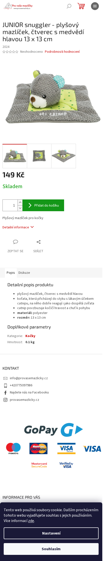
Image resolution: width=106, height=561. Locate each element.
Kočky (30, 336)
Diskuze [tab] (24, 272)
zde (31, 520)
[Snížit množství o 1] (20, 208)
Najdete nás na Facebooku (29, 392)
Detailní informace (15, 227)
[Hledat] (69, 6)
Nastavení (51, 533)
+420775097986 (21, 385)
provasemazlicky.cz (24, 399)
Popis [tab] (11, 272)
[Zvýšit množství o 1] (20, 202)
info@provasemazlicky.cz (29, 378)
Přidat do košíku (46, 205)
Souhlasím (51, 549)
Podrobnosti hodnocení (62, 52)
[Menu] (95, 6)
